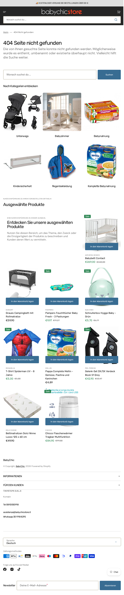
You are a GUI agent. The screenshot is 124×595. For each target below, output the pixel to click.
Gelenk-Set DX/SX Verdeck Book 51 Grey (98, 369)
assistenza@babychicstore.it (17, 512)
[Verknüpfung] (61, 3)
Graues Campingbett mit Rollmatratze (19, 311)
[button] (4, 12)
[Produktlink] (99, 238)
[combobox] (60, 19)
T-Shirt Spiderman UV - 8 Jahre (20, 369)
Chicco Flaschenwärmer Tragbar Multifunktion (58, 430)
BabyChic (20, 466)
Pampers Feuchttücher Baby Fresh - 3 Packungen (61, 311)
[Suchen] (114, 19)
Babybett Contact (93, 255)
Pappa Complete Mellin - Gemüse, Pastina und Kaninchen (58, 371)
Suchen (107, 74)
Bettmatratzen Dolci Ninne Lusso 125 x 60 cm (21, 430)
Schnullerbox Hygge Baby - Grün (98, 311)
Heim (5, 32)
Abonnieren (108, 585)
